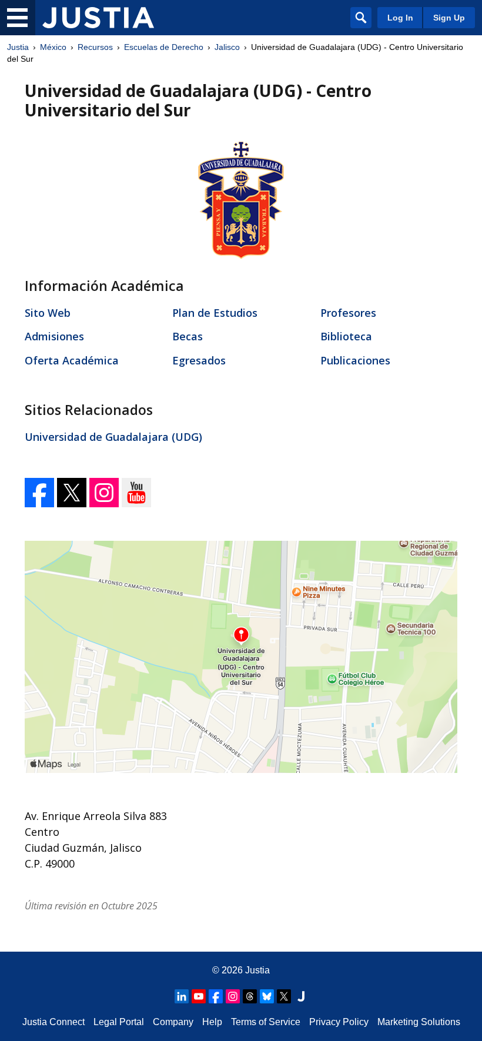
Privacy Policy (339, 1022)
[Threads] (250, 996)
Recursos (95, 47)
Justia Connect (53, 1022)
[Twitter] (73, 503)
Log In (400, 17)
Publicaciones (355, 360)
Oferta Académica (72, 360)
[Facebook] (41, 503)
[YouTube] (136, 503)
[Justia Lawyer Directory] (301, 996)
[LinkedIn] (182, 996)
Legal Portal (118, 1022)
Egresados (199, 360)
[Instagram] (105, 503)
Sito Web (48, 313)
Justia (18, 47)
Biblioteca (346, 336)
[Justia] (98, 17)
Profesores (348, 313)
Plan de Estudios (214, 313)
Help (212, 1022)
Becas (187, 336)
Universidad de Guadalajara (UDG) (113, 437)
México (53, 47)
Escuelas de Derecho (163, 47)
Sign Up (449, 17)
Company (173, 1022)
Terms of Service (265, 1022)
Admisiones (54, 336)
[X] (284, 996)
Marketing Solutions (418, 1022)
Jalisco (227, 47)
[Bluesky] (267, 996)
